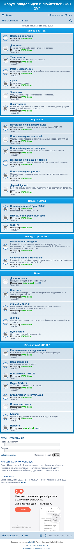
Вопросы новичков (21, 36)
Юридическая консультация (26, 395)
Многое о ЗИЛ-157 (37, 31)
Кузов (13, 80)
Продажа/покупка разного (25, 171)
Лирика (14, 317)
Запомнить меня (42, 455)
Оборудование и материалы (26, 257)
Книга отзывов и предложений (28, 350)
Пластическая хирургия (24, 241)
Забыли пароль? (8, 455)
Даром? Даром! (19, 185)
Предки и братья (37, 201)
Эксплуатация (18, 104)
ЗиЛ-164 (14, 225)
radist (24, 482)
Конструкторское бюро (37, 236)
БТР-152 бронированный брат (27, 215)
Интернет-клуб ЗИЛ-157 (37, 345)
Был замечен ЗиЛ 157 (22, 373)
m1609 (38, 283)
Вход (4, 438)
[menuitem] (9, 15)
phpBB (31, 542)
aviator (38, 428)
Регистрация (17, 438)
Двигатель (16, 45)
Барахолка (37, 119)
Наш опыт (16, 290)
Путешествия (17, 331)
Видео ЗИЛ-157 (18, 383)
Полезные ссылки (20, 404)
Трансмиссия (18, 57)
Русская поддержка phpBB (37, 545)
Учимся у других (19, 304)
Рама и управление (21, 69)
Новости (15, 425)
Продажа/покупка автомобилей (28, 124)
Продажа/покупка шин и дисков (28, 159)
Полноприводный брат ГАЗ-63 (27, 206)
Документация (18, 278)
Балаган (14, 414)
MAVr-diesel (26, 38)
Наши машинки (19, 362)
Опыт (37, 273)
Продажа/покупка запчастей (26, 136)
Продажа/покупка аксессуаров (27, 148)
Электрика (16, 92)
